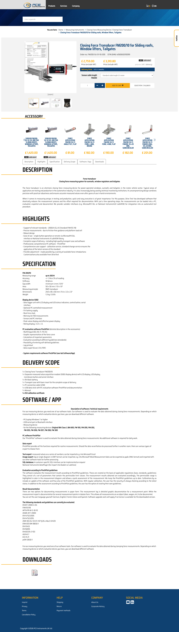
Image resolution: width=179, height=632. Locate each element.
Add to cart (117, 85)
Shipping (60, 602)
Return (59, 606)
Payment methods (63, 610)
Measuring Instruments (75, 29)
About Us (94, 602)
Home (60, 29)
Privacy (24, 606)
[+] (102, 85)
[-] (97, 85)
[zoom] (50, 94)
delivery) (149, 64)
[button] (24, 140)
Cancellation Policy (28, 614)
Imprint (24, 602)
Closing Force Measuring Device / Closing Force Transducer (109, 29)
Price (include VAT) (110, 64)
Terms (24, 610)
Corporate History (97, 606)
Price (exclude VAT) (88, 64)
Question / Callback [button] (142, 85)
